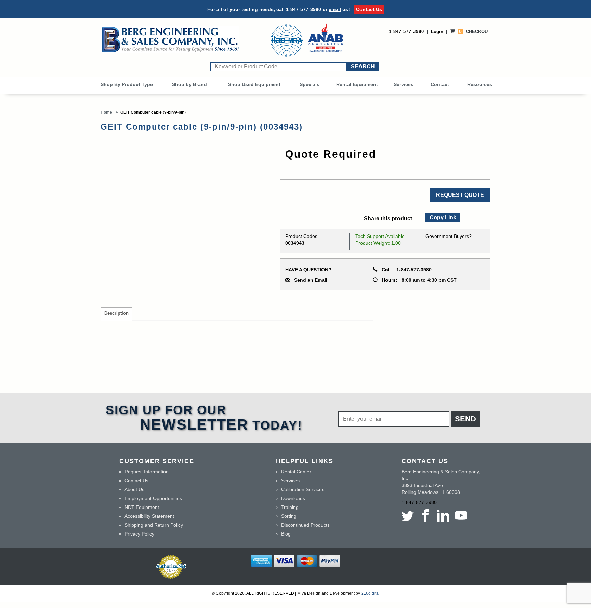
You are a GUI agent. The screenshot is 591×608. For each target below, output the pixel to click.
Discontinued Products (305, 525)
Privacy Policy (139, 534)
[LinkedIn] (443, 515)
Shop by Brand (189, 84)
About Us (134, 489)
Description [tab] (116, 313)
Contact (440, 84)
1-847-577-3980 (303, 9)
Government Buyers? (448, 236)
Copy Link (442, 216)
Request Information (146, 471)
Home (106, 112)
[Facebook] (425, 515)
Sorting (289, 516)
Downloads (293, 498)
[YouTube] (461, 515)
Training (290, 507)
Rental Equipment (357, 84)
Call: (405, 269)
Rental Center (296, 471)
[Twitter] (409, 515)
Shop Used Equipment (254, 84)
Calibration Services (302, 489)
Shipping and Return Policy (153, 525)
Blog (286, 534)
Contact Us (369, 9)
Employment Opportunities (153, 498)
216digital (370, 593)
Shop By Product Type (127, 84)
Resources (479, 84)
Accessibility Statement (149, 516)
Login (437, 31)
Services (403, 84)
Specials (309, 84)
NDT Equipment (141, 507)
